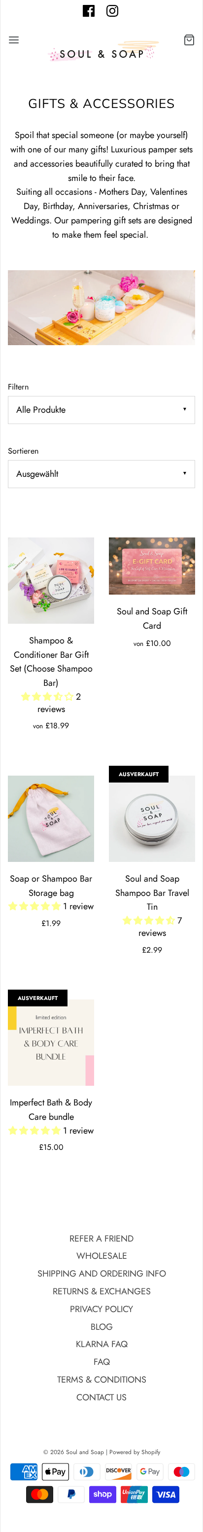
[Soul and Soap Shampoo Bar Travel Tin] (152, 819)
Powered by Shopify (134, 1452)
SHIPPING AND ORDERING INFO (101, 1273)
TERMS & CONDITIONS (101, 1379)
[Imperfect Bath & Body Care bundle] (51, 1042)
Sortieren (23, 451)
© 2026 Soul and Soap (73, 1452)
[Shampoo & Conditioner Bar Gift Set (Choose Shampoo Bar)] (51, 580)
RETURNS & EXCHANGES (102, 1291)
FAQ (102, 1361)
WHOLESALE (101, 1255)
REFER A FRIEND (101, 1238)
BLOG (102, 1326)
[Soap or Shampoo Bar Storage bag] (51, 819)
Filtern (18, 386)
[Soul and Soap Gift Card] (152, 566)
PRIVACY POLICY (101, 1309)
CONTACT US (101, 1397)
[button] (48, 696)
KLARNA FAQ (102, 1344)
